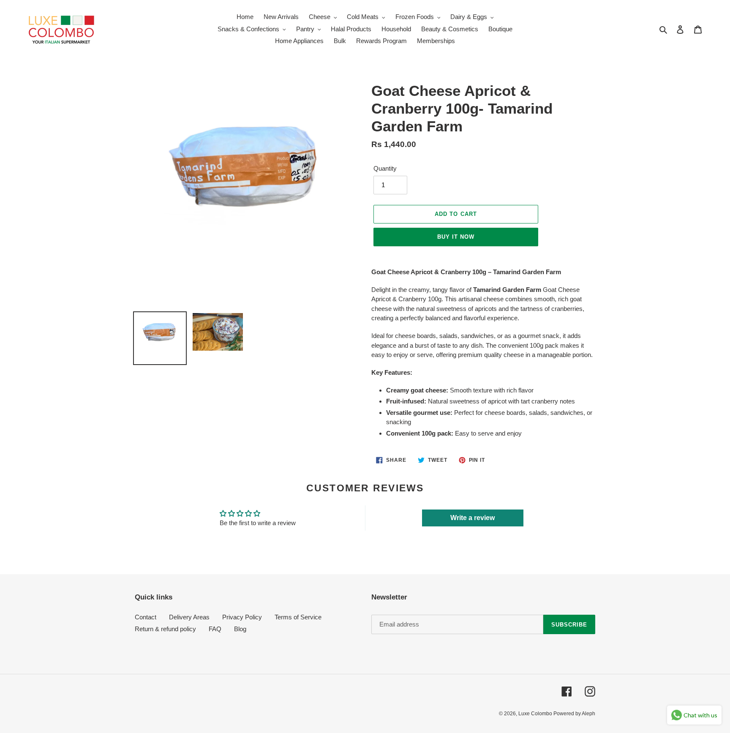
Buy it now (455, 237)
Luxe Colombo (535, 714)
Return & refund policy (165, 628)
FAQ (215, 628)
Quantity (385, 168)
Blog (240, 628)
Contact (145, 617)
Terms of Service (298, 617)
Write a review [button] (472, 517)
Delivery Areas (189, 617)
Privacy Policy (242, 617)
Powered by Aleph (574, 714)
